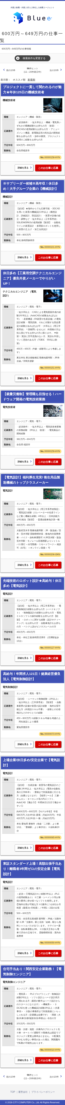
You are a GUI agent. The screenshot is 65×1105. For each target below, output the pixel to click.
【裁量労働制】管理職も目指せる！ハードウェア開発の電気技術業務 (32, 396)
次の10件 (54, 70)
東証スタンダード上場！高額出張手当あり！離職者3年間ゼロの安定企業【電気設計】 (32, 869)
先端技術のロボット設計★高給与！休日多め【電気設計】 (32, 583)
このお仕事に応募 (48, 167)
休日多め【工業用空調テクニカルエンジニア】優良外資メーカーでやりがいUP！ (32, 278)
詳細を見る (23, 167)
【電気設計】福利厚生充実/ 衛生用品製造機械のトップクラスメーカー (31, 480)
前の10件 (10, 70)
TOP (12, 1092)
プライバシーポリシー (43, 1092)
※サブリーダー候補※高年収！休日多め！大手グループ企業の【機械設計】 (30, 186)
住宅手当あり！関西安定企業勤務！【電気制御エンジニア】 (32, 971)
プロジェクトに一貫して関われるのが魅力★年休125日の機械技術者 (32, 89)
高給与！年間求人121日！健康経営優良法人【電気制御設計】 (31, 676)
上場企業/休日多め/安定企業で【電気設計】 (31, 762)
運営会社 (23, 1092)
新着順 (31, 79)
